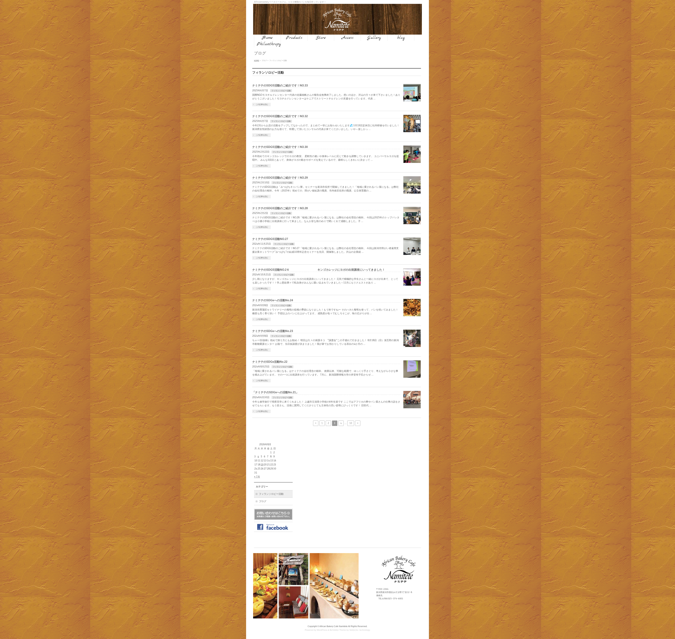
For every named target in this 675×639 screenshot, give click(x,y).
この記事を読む (262, 104)
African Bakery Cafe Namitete (333, 626)
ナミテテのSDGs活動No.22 (269, 361)
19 (262, 464)
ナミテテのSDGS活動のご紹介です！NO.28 (280, 208)
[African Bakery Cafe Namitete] (337, 27)
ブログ (262, 501)
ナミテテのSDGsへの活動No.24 (272, 300)
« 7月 (257, 476)
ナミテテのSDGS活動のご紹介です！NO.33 (280, 85)
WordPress (322, 630)
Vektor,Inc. (354, 630)
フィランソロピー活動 (281, 91)
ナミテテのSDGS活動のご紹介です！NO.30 (280, 146)
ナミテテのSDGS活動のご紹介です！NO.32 (280, 116)
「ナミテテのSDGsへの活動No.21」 (275, 392)
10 (350, 423)
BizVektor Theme (338, 630)
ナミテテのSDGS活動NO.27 (270, 238)
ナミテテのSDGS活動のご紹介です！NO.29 (280, 177)
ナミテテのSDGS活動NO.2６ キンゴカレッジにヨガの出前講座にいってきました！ (318, 269)
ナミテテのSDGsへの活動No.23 (272, 331)
